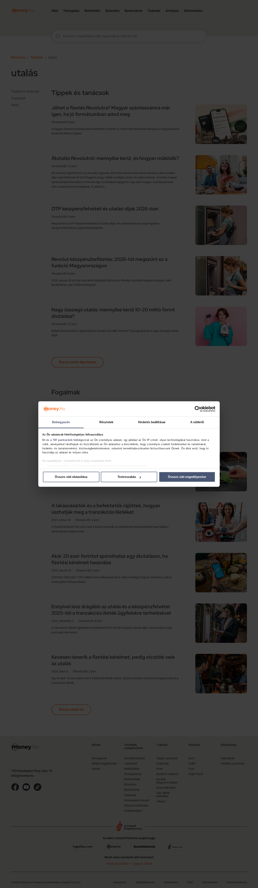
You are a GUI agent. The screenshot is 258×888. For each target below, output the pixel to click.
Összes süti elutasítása (71, 477)
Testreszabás (127, 477)
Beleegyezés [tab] (61, 422)
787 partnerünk (63, 439)
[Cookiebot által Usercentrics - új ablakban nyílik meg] (197, 409)
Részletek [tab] (106, 422)
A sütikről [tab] (197, 422)
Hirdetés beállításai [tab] (151, 422)
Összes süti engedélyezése (187, 477)
